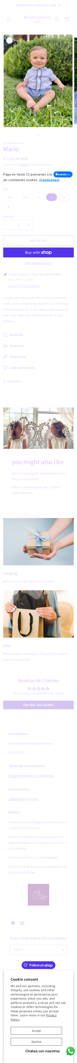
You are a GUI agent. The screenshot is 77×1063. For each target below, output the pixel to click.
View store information (24, 286)
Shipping (23, 164)
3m (12, 198)
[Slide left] (29, 135)
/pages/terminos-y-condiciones (31, 776)
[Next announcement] (69, 5)
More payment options (38, 262)
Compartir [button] (14, 381)
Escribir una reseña (38, 705)
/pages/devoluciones (23, 799)
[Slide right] (48, 135)
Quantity (8, 216)
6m (27, 198)
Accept (36, 1031)
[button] (8, 19)
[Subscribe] (62, 950)
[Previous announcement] (8, 5)
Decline (36, 1042)
